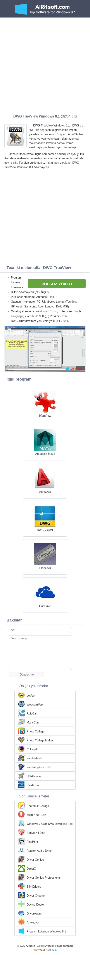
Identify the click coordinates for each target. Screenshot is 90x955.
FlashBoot (33, 785)
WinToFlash (34, 758)
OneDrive (45, 606)
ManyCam (33, 722)
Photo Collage (35, 731)
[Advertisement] (45, 65)
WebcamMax (35, 704)
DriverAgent (34, 913)
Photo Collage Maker (40, 740)
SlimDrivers (34, 886)
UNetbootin (34, 776)
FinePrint (32, 841)
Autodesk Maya (45, 453)
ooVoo (31, 695)
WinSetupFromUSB (39, 767)
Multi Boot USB (36, 814)
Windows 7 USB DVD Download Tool (50, 823)
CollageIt (32, 749)
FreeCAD (45, 568)
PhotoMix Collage (38, 806)
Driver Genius (35, 859)
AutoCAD (45, 491)
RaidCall (32, 713)
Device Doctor (36, 904)
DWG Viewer (45, 530)
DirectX (31, 868)
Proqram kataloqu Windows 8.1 (46, 931)
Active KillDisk (36, 832)
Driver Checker (36, 895)
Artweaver (33, 922)
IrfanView (45, 415)
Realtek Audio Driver (39, 850)
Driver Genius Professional (44, 877)
